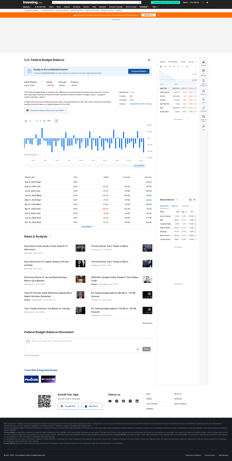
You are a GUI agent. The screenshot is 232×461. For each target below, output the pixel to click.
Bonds (183, 62)
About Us (177, 394)
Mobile (149, 399)
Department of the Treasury (141, 104)
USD (132, 100)
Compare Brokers (138, 71)
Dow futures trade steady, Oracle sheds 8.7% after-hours (46, 248)
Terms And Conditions (193, 455)
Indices (162, 62)
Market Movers (167, 199)
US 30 (162, 96)
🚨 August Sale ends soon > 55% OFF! (165, 2)
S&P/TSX (163, 88)
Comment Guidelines (31, 355)
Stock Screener (131, 7)
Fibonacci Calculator (92, 10)
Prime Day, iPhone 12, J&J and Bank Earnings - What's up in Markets (46, 279)
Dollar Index (164, 112)
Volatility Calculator (107, 10)
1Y (37, 121)
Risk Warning (223, 455)
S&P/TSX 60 (164, 92)
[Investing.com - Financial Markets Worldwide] (32, 2)
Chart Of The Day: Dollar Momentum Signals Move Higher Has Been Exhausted (48, 294)
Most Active (164, 206)
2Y (41, 121)
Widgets (149, 409)
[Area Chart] (30, 120)
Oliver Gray (28, 253)
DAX (161, 108)
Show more (147, 323)
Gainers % (175, 206)
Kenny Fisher (103, 284)
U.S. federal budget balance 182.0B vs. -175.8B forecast (113, 294)
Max (49, 121)
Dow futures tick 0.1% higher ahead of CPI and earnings (46, 263)
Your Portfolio (151, 404)
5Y (44, 121)
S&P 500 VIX (164, 104)
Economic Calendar (116, 7)
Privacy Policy (210, 455)
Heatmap (119, 10)
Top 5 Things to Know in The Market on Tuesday (47, 308)
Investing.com (37, 300)
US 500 (162, 100)
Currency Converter (77, 10)
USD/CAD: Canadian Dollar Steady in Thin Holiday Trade (114, 279)
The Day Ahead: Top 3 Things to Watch (109, 246)
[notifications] (202, 2)
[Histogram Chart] (25, 120)
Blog (148, 394)
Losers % (185, 206)
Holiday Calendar (48, 10)
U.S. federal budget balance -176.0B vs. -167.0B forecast (113, 310)
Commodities (173, 62)
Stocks (191, 62)
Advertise (178, 399)
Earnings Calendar (62, 10)
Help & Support (180, 404)
